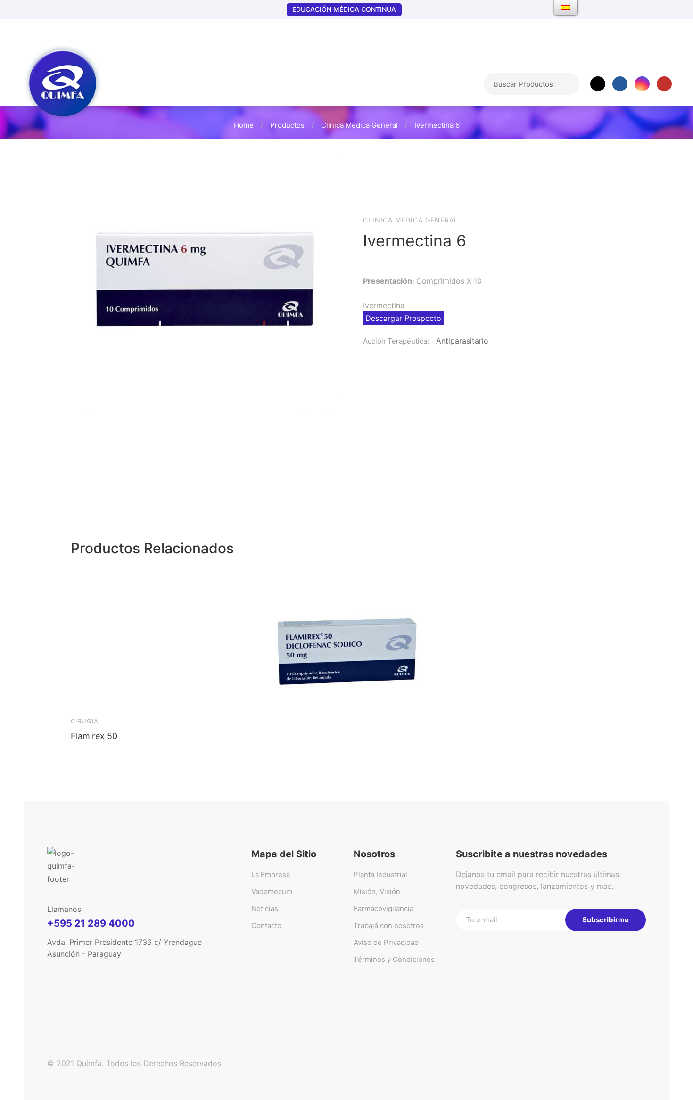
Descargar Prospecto (403, 318)
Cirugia (85, 721)
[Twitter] (598, 83)
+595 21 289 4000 (91, 923)
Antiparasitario (462, 340)
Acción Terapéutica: (396, 341)
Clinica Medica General (359, 125)
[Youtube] (664, 83)
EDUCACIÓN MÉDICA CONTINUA (344, 9)
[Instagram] (642, 83)
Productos (287, 125)
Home (244, 125)
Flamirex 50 (94, 736)
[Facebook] (620, 83)
